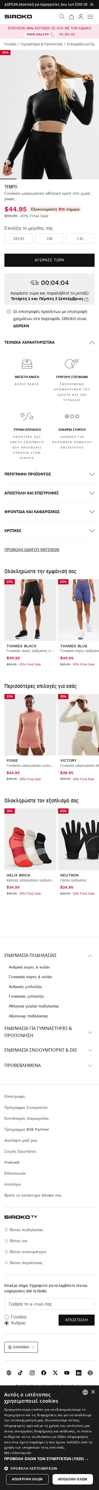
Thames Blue (73, 646)
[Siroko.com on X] (55, 1372)
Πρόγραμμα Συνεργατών (26, 1107)
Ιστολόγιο (12, 1184)
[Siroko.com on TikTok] (20, 1372)
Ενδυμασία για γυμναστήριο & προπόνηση (38, 1032)
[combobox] (85, 1392)
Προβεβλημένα (22, 1065)
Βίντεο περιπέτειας (26, 1263)
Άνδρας (18, 1323)
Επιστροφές (14, 1096)
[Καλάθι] (71, 16)
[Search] (62, 16)
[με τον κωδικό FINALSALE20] (52, 34)
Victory (68, 760)
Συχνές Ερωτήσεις (20, 1151)
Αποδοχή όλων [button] (72, 1479)
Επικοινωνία (15, 1173)
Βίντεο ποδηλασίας (26, 1230)
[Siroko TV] (8, 1372)
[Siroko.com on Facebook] (43, 1372)
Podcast (12, 1162)
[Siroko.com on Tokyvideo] (90, 1372)
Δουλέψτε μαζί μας (20, 1140)
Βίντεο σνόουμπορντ (28, 1252)
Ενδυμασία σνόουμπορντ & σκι (40, 1050)
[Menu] (90, 16)
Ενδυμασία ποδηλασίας (30, 955)
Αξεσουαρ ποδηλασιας (28, 1016)
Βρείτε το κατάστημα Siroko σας (33, 1195)
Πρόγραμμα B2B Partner (26, 1129)
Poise (12, 760)
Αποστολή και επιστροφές (31, 493)
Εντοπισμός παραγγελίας (26, 1118)
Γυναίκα (18, 1317)
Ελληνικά (21, 1347)
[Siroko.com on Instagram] (32, 1372)
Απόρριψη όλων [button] (27, 1479)
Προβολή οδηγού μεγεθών (31, 550)
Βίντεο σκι (18, 1241)
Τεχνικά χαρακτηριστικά (29, 342)
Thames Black (21, 646)
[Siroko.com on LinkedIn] (78, 1372)
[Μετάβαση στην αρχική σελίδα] (18, 16)
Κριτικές (12, 531)
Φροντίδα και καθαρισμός (32, 512)
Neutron (69, 875)
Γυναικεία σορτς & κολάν (30, 976)
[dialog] (49, 1437)
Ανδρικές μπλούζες (25, 986)
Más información (17, 1452)
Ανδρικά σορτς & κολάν (29, 967)
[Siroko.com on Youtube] (66, 1372)
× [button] (93, 1392)
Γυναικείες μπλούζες (26, 996)
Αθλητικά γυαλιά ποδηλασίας (34, 1006)
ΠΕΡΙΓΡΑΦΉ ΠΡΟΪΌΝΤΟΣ (27, 474)
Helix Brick (18, 875)
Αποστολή (76, 1320)
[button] (49, 1459)
